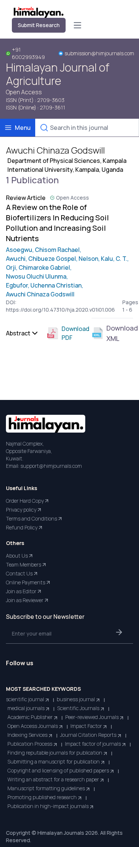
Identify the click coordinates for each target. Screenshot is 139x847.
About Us (17, 555)
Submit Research (39, 25)
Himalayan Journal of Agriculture (57, 74)
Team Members (23, 564)
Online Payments (25, 582)
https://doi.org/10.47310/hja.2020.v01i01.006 (60, 309)
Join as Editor (21, 591)
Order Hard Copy (25, 500)
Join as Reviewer (24, 600)
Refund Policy (21, 527)
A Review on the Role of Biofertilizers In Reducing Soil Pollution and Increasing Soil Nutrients (57, 222)
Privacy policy (21, 509)
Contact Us (19, 573)
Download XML (119, 333)
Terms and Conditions (31, 518)
